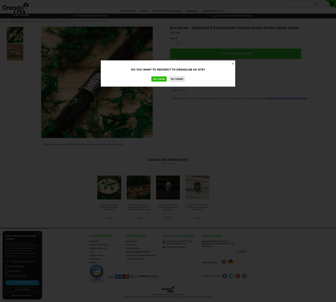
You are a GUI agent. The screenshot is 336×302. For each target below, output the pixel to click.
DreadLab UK (186, 69)
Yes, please (159, 79)
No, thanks (177, 79)
